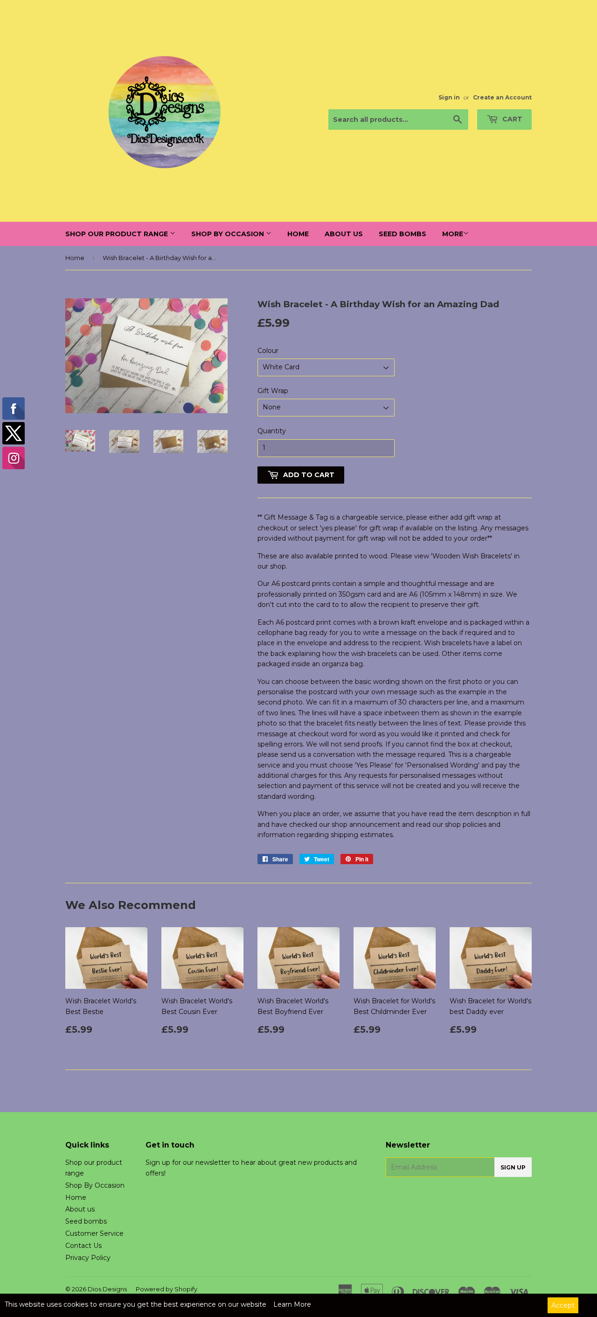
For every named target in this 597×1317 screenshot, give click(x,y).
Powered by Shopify (166, 1289)
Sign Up (513, 1167)
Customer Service (94, 1233)
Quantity (271, 431)
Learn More (292, 1304)
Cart (511, 119)
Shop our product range (117, 234)
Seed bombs (402, 234)
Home (298, 234)
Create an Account (502, 97)
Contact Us (83, 1245)
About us (344, 234)
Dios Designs (107, 1289)
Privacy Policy (88, 1258)
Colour (267, 350)
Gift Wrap (272, 391)
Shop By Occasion (228, 234)
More (452, 234)
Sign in (449, 97)
